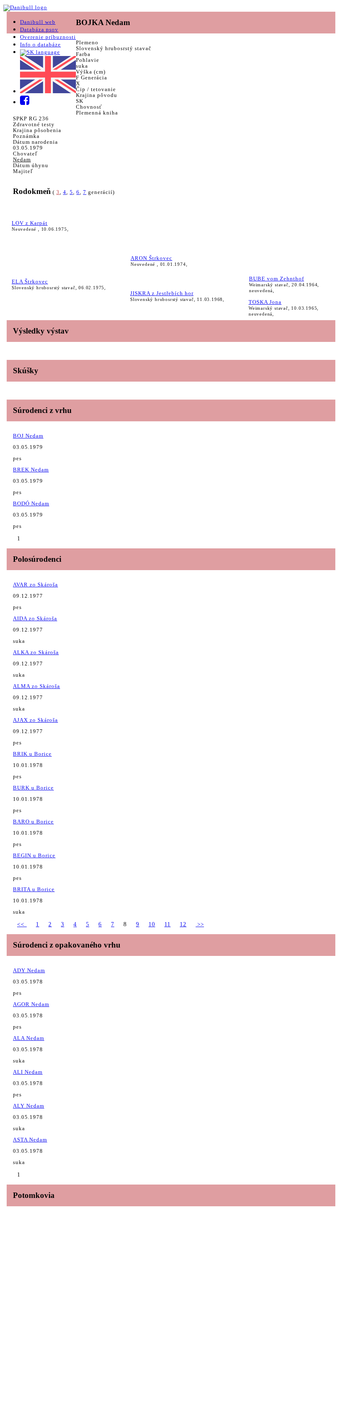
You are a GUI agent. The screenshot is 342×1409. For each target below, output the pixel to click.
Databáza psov (39, 29)
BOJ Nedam (28, 436)
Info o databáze (40, 44)
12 (183, 924)
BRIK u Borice (32, 754)
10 (151, 924)
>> (200, 924)
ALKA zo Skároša (36, 652)
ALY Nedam (28, 1106)
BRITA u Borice (34, 889)
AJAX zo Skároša (35, 720)
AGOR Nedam (31, 1004)
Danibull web (37, 22)
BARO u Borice (33, 821)
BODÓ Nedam (31, 503)
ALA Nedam (28, 1038)
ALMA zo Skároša (36, 686)
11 (167, 924)
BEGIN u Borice (34, 855)
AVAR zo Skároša (35, 584)
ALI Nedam (28, 1072)
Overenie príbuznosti (48, 37)
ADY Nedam (29, 970)
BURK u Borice (33, 788)
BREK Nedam (31, 469)
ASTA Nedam (30, 1139)
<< (22, 924)
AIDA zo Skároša (35, 618)
